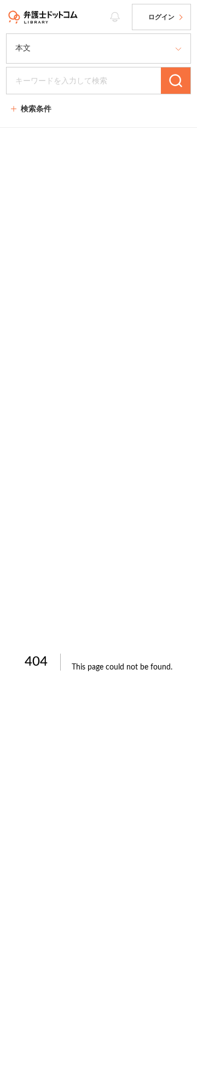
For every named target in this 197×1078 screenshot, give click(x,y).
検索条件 (36, 108)
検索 (175, 80)
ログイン (161, 17)
